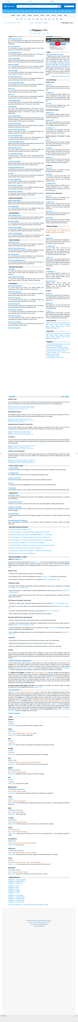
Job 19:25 (48, 103)
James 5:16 (23, 587)
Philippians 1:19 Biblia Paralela (16, 897)
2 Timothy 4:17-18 (28, 625)
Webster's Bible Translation (15, 185)
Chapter (67, 396)
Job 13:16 (48, 196)
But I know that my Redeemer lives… (18, 409)
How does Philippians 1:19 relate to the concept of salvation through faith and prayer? (32, 545)
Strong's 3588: (12, 803)
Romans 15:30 (49, 120)
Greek (47, 33)
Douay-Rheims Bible (13, 242)
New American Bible (13, 254)
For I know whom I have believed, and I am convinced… (21, 407)
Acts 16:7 (48, 140)
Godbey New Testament (14, 292)
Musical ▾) (59, 36)
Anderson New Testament (15, 286)
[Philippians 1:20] (76, 457)
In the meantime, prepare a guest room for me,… (20, 419)
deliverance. (64, 66)
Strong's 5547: (12, 833)
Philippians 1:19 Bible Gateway (16, 881)
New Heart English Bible (14, 179)
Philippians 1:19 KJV (13, 892)
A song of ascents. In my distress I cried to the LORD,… (22, 445)
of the (53, 64)
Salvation (58, 326)
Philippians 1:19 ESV (13, 889)
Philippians (9, 22)
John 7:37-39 (54, 603)
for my (59, 66)
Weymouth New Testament (15, 191)
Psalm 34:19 (49, 211)
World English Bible (13, 206)
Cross (34, 33)
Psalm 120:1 (49, 168)
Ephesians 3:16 (63, 603)
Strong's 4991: (12, 874)
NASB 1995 (11, 88)
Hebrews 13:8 (55, 579)
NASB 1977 (11, 94)
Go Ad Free (3, 1015)
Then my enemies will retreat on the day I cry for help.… (21, 406)
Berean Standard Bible (14, 58)
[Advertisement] (40, 385)
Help (47, 324)
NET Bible (10, 173)
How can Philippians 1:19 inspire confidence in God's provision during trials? (29, 537)
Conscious (57, 323)
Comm (43, 33)
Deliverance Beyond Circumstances (17, 520)
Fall (69, 323)
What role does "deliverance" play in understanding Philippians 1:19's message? (30, 534)
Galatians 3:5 (49, 157)
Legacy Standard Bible (14, 100)
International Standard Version (16, 167)
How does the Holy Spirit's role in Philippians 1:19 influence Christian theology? (30, 550)
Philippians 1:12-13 (35, 562)
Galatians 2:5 (54, 704)
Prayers (61, 324)
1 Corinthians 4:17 (50, 246)
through (54, 63)
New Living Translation (14, 46)
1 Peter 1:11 (49, 311)
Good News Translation (14, 161)
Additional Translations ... (14, 328)
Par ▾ (18, 36)
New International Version (15, 39)
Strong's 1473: (12, 864)
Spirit (56, 64)
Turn (58, 328)
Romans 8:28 (49, 217)
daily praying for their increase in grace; (57, 347)
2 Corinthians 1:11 (50, 128)
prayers (62, 63)
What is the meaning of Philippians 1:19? (20, 529)
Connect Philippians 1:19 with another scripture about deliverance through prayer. (30, 540)
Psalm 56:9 (49, 85)
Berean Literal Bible (13, 64)
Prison (11, 483)
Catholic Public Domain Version (16, 248)
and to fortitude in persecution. (55, 357)
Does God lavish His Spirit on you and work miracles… (21, 434)
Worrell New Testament (14, 316)
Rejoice (48, 326)
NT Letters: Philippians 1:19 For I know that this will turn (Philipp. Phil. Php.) (28, 904)
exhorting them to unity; (53, 356)
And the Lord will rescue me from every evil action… (21, 461)
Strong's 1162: (12, 774)
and (66, 63)
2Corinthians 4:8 (20, 668)
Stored (68, 326)
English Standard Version (15, 52)
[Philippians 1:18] (2, 457)
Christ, (66, 64)
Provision (67, 324)
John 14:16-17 (49, 611)
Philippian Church (14, 473)
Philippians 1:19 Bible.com (15, 883)
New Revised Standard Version (16, 260)
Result (53, 326)
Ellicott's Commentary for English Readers (20, 660)
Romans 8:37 (64, 632)
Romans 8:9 (49, 148)
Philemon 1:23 (38, 687)
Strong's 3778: (12, 845)
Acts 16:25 (62, 565)
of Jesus (61, 64)
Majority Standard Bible (14, 200)
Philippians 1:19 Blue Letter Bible (17, 879)
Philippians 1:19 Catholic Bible (16, 902)
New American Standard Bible (16, 82)
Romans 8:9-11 (60, 606)
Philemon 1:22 (49, 112)
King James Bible (13, 70)
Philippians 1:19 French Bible (16, 900)
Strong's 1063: (12, 725)
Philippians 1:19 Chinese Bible (16, 898)
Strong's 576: (11, 854)
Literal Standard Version (14, 215)
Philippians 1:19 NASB (14, 891)
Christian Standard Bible (14, 123)
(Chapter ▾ (14, 36)
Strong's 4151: (12, 814)
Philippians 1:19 (18, 559)
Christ (52, 323)
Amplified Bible (12, 106)
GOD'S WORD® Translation (15, 154)
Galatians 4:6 (49, 303)
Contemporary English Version (16, 141)
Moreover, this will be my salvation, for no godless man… (22, 460)
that (50, 63)
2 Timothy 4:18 (50, 202)
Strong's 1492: (12, 735)
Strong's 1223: (12, 754)
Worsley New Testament (14, 322)
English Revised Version (14, 148)
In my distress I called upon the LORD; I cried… (20, 447)
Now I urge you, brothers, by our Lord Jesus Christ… (21, 420)
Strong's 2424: (12, 824)
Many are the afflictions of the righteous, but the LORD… (22, 462)
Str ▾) (21, 36)
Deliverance (64, 323)
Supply (54, 328)
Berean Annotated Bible (14, 116)
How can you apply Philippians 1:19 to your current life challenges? (27, 542)
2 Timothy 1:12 (50, 92)
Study (38, 33)
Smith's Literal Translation (15, 233)
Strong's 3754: (12, 745)
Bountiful (48, 323)
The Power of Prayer (13, 495)
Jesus (51, 324)
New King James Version (15, 76)
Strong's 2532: (12, 783)
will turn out (54, 66)
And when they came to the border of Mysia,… (19, 431)
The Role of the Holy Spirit (15, 502)
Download (67, 76)
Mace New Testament (14, 304)
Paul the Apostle (13, 468)
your (58, 63)
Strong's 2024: (12, 793)
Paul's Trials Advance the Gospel (54, 54)
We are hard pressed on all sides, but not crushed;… (21, 448)
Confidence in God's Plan (14, 507)
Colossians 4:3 (14, 592)
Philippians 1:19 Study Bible (15, 895)
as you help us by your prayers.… (17, 421)
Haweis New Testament (14, 298)
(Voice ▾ (55, 36)
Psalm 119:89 (47, 579)
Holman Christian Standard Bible (16, 129)
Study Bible (12, 396)
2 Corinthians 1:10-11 (14, 587)
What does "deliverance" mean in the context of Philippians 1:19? (26, 548)
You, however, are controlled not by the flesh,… (19, 432)
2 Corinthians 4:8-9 (51, 183)
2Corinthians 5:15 (30, 668)
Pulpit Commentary (14, 690)
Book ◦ (63, 396)
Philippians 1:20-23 (17, 625)
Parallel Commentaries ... (14, 713)
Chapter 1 (14, 22)
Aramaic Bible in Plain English (16, 277)
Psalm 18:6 (49, 174)
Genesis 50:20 (53, 627)
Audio (30, 33)
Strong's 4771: (12, 764)
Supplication (49, 328)
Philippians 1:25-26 (50, 677)
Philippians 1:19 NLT (13, 887)
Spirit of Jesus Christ (15, 478)
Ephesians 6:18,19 (51, 281)
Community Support (13, 513)
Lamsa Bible (11, 269)
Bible (5, 22)
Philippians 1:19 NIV (13, 886)
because (66, 61)
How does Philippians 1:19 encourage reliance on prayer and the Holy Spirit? (29, 532)
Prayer (56, 324)
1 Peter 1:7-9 (49, 257)
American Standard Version (15, 135)
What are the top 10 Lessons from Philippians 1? (23, 553)
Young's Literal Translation (15, 227)
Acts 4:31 (55, 611)
